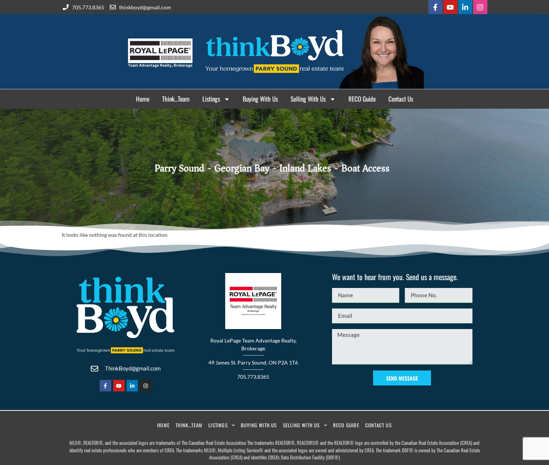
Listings (211, 98)
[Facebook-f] (435, 7)
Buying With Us (260, 98)
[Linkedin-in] (465, 7)
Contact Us (400, 98)
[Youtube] (450, 7)
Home (142, 98)
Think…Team (176, 98)
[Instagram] (480, 7)
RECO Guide (362, 98)
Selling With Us (308, 98)
